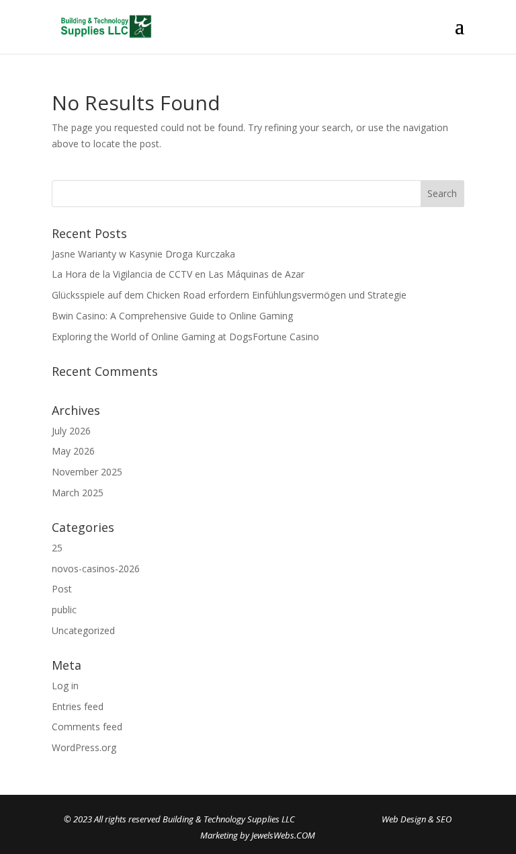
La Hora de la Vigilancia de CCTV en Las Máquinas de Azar (178, 274)
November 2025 (87, 471)
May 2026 (73, 450)
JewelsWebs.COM (283, 835)
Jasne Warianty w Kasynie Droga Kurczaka (143, 253)
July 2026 (71, 430)
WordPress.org (84, 747)
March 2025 (77, 492)
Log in (65, 685)
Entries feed (77, 706)
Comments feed (87, 726)
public (64, 609)
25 (57, 547)
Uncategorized (83, 630)
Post (62, 588)
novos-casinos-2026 (96, 568)
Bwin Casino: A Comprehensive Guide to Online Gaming (172, 315)
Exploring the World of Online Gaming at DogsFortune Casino (185, 336)
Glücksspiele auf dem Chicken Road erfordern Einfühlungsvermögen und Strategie (229, 294)
